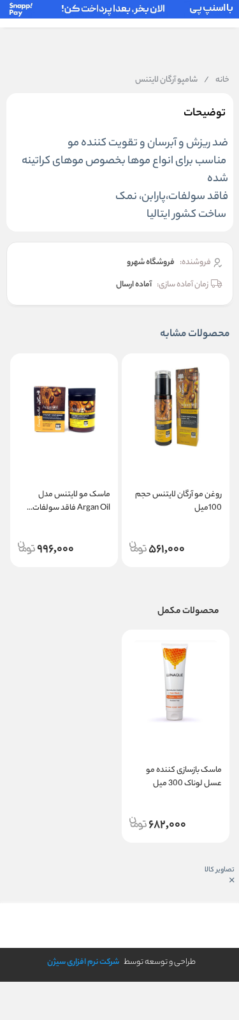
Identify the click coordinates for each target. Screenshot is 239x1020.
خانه (216, 80)
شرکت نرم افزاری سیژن (83, 962)
